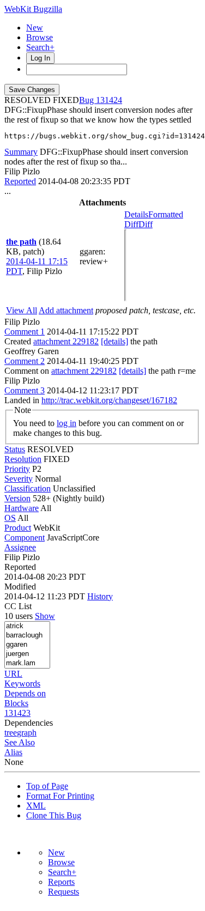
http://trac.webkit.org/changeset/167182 (109, 400)
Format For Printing (60, 795)
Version (17, 498)
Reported (20, 181)
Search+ (40, 47)
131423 (17, 713)
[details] (114, 341)
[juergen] (27, 654)
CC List (18, 606)
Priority (17, 468)
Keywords (22, 683)
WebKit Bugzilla (33, 9)
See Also (19, 742)
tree (10, 732)
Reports (61, 881)
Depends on (25, 693)
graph (27, 732)
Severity (18, 478)
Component (24, 537)
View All (21, 310)
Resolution (22, 459)
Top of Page (47, 786)
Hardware (21, 508)
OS (10, 518)
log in (66, 423)
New (34, 27)
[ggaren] (27, 644)
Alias (13, 752)
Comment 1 (24, 331)
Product (17, 527)
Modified (20, 586)
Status (14, 449)
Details (136, 214)
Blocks (16, 703)
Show (45, 616)
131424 (109, 100)
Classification (27, 488)
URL (13, 673)
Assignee (20, 547)
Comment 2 (24, 361)
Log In (40, 58)
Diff (145, 224)
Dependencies (28, 722)
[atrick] (27, 626)
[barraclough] (27, 635)
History (100, 596)
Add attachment (66, 310)
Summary (21, 151)
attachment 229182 (66, 341)
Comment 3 (24, 390)
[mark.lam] (27, 663)
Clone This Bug (53, 815)
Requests (63, 891)
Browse (39, 37)
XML (36, 805)
